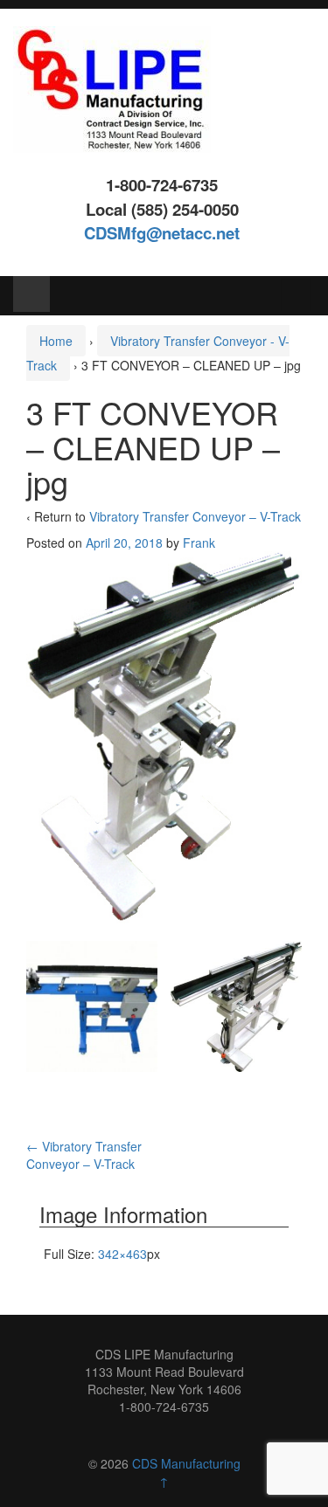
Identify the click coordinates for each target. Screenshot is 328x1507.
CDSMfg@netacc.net (162, 233)
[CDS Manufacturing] (112, 87)
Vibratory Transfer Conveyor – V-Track (195, 516)
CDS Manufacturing (186, 1463)
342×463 (122, 1253)
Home (56, 340)
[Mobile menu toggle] (31, 294)
